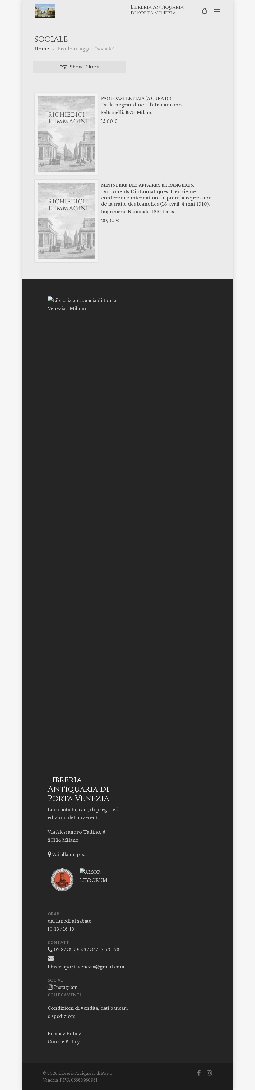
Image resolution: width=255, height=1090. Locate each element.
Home (42, 49)
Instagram (65, 987)
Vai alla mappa (68, 854)
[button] (217, 11)
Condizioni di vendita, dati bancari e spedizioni (88, 1012)
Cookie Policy (64, 1042)
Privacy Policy (64, 1033)
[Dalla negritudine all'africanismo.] (66, 134)
